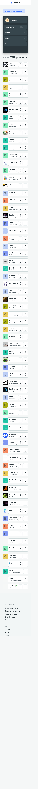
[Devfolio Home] (15, 3)
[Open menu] (2, 2)
